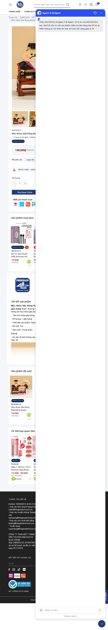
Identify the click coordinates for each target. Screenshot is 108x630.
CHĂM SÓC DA (30, 11)
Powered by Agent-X (70, 616)
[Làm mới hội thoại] (95, 13)
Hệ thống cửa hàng (19, 591)
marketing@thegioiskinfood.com (22, 518)
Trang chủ (13, 17)
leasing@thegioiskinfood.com (21, 523)
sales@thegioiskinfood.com (21, 510)
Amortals (16, 251)
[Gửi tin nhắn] (99, 610)
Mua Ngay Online (25, 192)
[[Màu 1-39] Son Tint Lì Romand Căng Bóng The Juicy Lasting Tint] (21, 446)
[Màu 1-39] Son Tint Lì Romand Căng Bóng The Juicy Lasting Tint (21, 470)
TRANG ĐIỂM (14, 11)
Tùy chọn (106, 597)
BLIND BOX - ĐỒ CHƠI (30, 17)
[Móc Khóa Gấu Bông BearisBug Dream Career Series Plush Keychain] (21, 386)
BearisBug (16, 404)
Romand (15, 464)
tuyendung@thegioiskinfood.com (23, 529)
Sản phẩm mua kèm (22, 217)
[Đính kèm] (41, 610)
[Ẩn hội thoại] (101, 12)
